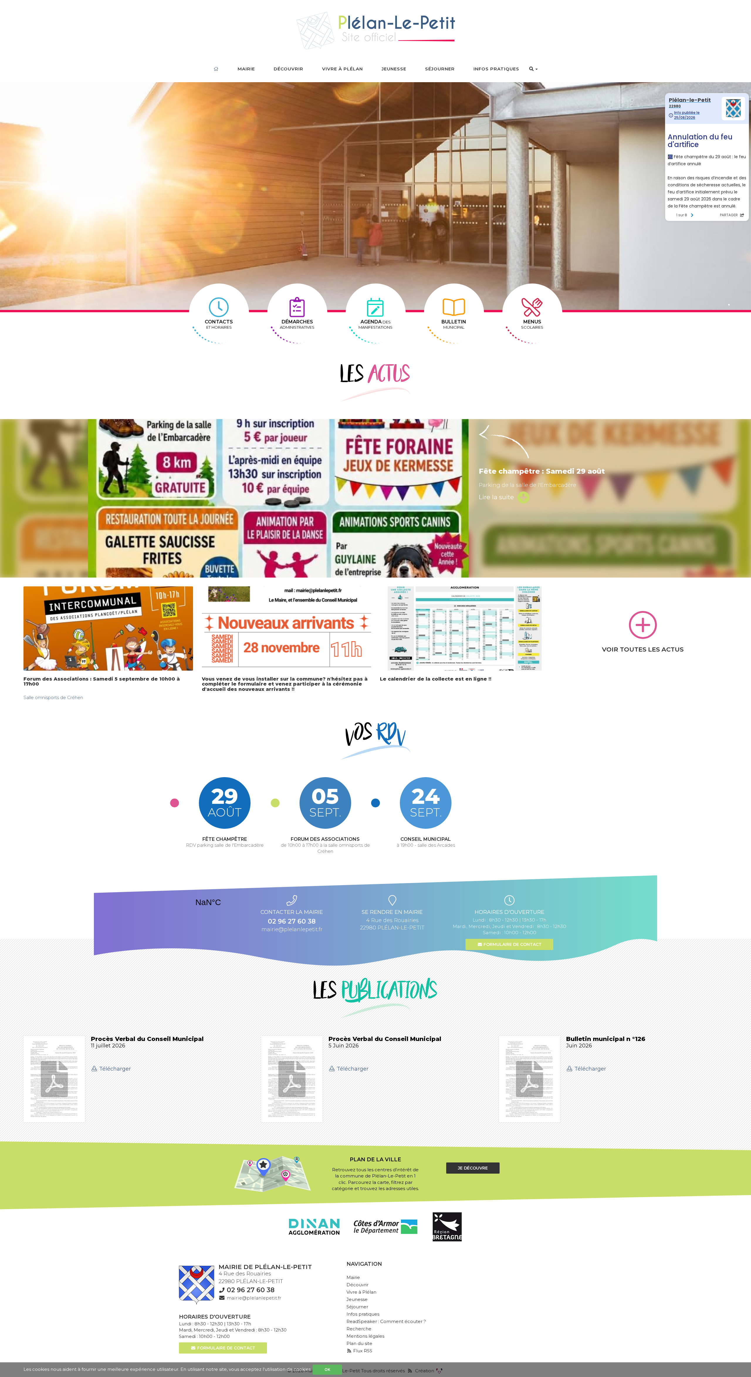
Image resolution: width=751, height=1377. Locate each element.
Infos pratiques (496, 69)
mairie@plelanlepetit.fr (291, 929)
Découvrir (288, 69)
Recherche (358, 1329)
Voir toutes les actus (643, 649)
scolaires (532, 324)
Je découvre (473, 1168)
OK (327, 1369)
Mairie (246, 69)
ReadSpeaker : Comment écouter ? (386, 1321)
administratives (297, 324)
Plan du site (359, 1343)
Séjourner (440, 69)
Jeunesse (394, 69)
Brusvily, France (208, 902)
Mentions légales (365, 1336)
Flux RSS (362, 1351)
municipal (454, 324)
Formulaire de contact (512, 944)
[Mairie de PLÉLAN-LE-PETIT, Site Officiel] (375, 31)
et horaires (219, 324)
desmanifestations (375, 324)
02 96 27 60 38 (251, 1290)
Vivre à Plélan (342, 69)
